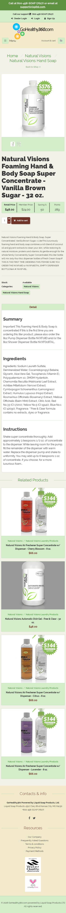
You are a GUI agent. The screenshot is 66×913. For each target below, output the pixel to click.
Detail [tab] (33, 307)
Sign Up (51, 18)
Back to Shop (32, 67)
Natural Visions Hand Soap (33, 60)
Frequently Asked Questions (34, 840)
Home (12, 55)
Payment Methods (34, 851)
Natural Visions (38, 55)
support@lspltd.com (32, 6)
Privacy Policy (34, 847)
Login (37, 18)
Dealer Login (20, 18)
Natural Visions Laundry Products (42, 541)
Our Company (34, 837)
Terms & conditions (34, 844)
